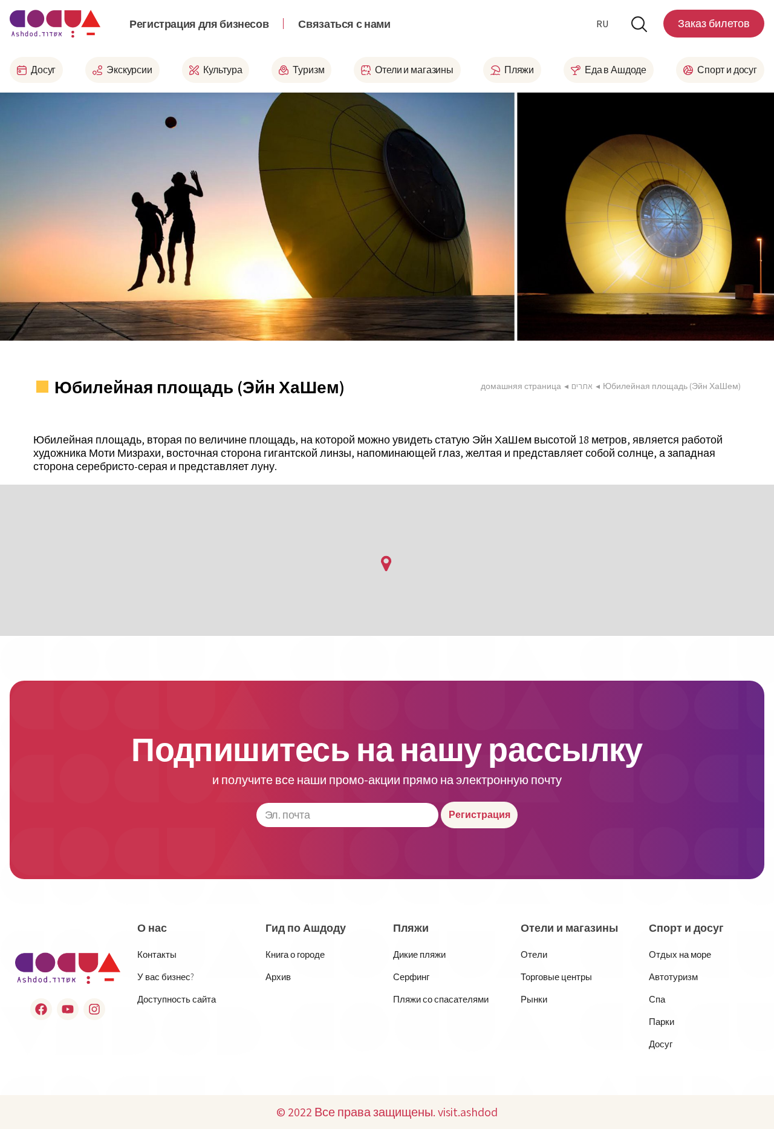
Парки (661, 1021)
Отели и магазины (569, 928)
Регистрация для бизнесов (198, 24)
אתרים (582, 386)
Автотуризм (673, 977)
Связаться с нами (344, 24)
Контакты (157, 954)
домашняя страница (521, 386)
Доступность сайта (176, 999)
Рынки (534, 999)
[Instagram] (94, 1009)
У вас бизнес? (165, 977)
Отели (534, 954)
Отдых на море (680, 954)
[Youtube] (68, 1009)
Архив (278, 977)
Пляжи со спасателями (441, 999)
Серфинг (411, 977)
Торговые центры (556, 977)
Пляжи (411, 928)
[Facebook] (41, 1009)
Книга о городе (295, 954)
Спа (657, 999)
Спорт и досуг (686, 928)
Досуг (660, 1044)
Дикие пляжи (419, 954)
